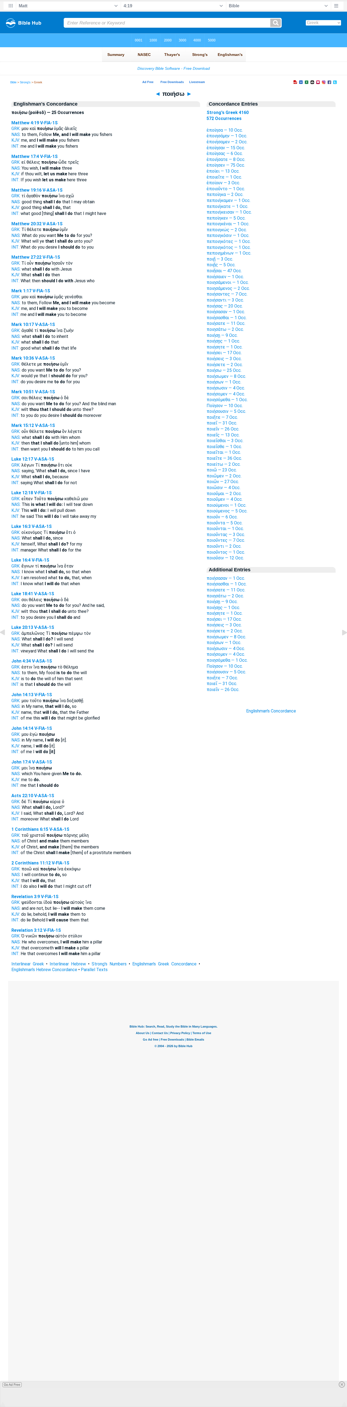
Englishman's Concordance (271, 711)
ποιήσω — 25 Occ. (224, 370)
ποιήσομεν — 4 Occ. (226, 394)
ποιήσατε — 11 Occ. (226, 323)
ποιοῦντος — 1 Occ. (226, 552)
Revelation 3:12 (26, 930)
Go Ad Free (12, 1385)
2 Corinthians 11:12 (31, 863)
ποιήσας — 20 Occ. (225, 306)
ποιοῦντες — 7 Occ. (226, 540)
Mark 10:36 (22, 358)
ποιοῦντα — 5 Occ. (225, 522)
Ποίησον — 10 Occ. (225, 405)
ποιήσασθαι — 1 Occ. (227, 317)
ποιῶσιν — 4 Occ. (223, 487)
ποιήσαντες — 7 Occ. (227, 294)
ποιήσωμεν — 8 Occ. (226, 376)
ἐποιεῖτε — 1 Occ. (224, 177)
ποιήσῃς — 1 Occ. (223, 341)
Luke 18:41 (22, 593)
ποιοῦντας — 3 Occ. (226, 534)
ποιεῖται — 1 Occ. (224, 452)
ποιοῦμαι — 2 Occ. (224, 493)
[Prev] (7, 644)
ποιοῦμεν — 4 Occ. (225, 499)
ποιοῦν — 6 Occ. (222, 516)
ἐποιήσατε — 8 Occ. (226, 159)
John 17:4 (21, 762)
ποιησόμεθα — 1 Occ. (227, 399)
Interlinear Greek (27, 963)
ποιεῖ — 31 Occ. (222, 423)
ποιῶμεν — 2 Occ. (224, 475)
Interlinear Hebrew (68, 963)
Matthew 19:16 (26, 190)
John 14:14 (22, 728)
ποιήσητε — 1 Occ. (225, 347)
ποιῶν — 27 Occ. (223, 481)
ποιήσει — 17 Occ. (224, 352)
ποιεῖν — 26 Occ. (223, 429)
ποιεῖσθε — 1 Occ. (224, 446)
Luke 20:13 (22, 627)
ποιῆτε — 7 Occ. (222, 417)
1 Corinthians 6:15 (29, 829)
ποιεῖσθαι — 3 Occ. (225, 440)
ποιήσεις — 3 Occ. (224, 358)
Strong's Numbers (109, 963)
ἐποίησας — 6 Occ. (225, 153)
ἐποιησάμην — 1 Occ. (227, 135)
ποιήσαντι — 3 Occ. (225, 300)
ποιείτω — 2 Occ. (224, 464)
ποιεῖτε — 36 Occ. (224, 458)
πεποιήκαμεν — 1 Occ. (228, 200)
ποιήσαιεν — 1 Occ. (225, 276)
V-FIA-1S (49, 122)
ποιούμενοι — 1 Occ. (226, 505)
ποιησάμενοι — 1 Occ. (228, 282)
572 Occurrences (224, 118)
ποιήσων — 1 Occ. (224, 382)
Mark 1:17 (21, 290)
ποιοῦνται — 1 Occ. (225, 528)
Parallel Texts (94, 969)
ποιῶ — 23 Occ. (222, 470)
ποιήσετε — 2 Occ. (225, 364)
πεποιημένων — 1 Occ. (229, 253)
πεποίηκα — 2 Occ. (225, 194)
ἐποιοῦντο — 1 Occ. (226, 188)
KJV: (15, 140)
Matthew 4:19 (25, 122)
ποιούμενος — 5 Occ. (227, 511)
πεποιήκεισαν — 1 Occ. (229, 212)
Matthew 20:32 (26, 223)
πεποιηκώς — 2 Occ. (227, 229)
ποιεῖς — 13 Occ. (223, 435)
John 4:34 (21, 661)
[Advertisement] (271, 811)
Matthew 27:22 (26, 257)
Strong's (25, 82)
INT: (15, 146)
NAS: (16, 134)
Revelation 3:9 (25, 896)
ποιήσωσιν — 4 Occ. (226, 388)
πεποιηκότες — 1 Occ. (229, 241)
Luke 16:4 (21, 560)
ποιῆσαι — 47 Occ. (224, 270)
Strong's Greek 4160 (228, 112)
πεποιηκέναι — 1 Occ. (228, 223)
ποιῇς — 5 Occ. (221, 264)
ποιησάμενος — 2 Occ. (228, 288)
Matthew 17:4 (25, 156)
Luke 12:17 (22, 459)
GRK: (15, 128)
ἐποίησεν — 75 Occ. (226, 165)
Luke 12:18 (22, 492)
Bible (13, 82)
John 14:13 (22, 694)
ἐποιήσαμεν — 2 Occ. (227, 141)
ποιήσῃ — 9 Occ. (222, 335)
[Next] (340, 644)
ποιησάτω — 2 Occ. (225, 329)
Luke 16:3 (21, 526)
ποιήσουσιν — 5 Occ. (226, 411)
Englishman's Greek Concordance (164, 963)
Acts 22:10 (22, 795)
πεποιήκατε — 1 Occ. (227, 206)
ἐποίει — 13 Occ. (223, 171)
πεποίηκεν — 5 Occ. (226, 218)
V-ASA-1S (53, 190)
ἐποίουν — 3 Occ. (223, 182)
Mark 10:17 (22, 324)
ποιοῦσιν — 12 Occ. (225, 557)
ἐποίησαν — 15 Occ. (226, 147)
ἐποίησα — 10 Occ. (225, 130)
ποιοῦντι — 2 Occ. (224, 546)
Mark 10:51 (22, 391)
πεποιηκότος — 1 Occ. (229, 247)
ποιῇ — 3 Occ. (220, 259)
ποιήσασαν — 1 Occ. (226, 311)
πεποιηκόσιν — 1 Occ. (228, 235)
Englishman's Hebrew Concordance (44, 969)
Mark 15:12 (22, 425)
